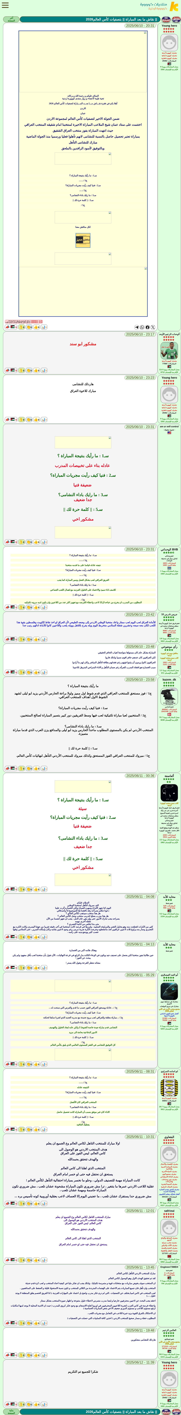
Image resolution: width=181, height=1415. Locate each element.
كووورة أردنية (157, 8)
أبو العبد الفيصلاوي (169, 975)
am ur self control (169, 426)
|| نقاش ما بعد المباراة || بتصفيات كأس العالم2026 (121, 19)
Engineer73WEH (169, 1267)
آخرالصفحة (11, 19)
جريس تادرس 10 (169, 614)
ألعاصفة (169, 775)
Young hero (169, 25)
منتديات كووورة (153, 4)
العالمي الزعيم (169, 1330)
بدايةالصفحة (11, 1411)
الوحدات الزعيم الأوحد (169, 334)
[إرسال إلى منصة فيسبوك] (147, 327)
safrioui (169, 1210)
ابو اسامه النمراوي (169, 1071)
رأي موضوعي (169, 646)
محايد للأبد (169, 896)
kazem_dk (169, 679)
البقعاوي (169, 1136)
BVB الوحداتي (169, 549)
